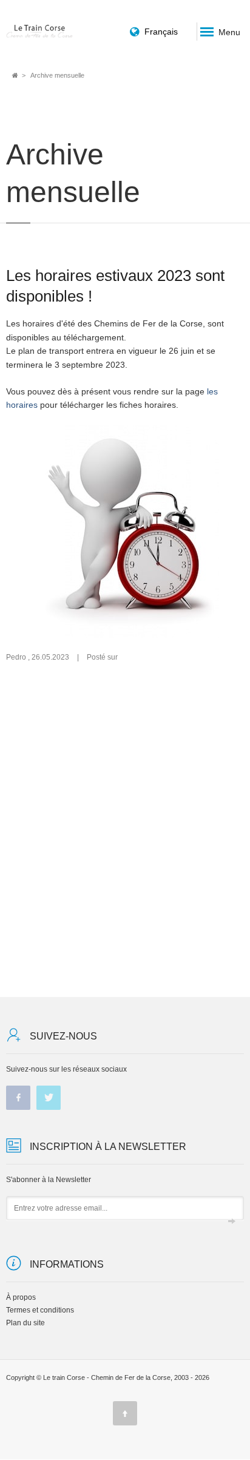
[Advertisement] (125, 830)
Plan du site (25, 1323)
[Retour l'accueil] (39, 31)
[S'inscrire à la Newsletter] (231, 1222)
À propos (21, 1297)
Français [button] (161, 31)
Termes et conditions (40, 1310)
